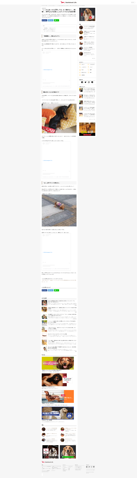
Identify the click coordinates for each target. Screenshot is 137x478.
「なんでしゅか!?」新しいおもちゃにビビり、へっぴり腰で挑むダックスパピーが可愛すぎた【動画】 (89, 114)
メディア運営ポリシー (78, 467)
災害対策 (83, 75)
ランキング (53, 470)
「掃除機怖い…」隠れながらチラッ (49, 28)
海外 (90, 72)
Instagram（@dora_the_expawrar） (49, 133)
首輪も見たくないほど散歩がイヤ (49, 29)
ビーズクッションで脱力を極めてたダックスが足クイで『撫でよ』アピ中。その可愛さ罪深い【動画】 (89, 108)
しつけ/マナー (84, 67)
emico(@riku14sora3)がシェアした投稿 (50, 268)
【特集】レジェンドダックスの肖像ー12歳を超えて (56, 467)
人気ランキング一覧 (92, 119)
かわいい (54, 5)
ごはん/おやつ (92, 64)
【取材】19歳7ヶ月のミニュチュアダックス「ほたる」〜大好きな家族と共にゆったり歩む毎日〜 (89, 102)
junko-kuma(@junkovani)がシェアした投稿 (50, 86)
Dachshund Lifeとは (45, 471)
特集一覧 (74, 444)
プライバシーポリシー (78, 468)
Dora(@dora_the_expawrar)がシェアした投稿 (50, 176)
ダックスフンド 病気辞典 (46, 470)
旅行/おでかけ (84, 72)
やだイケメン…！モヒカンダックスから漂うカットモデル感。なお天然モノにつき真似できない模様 (89, 96)
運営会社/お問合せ (78, 469)
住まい (83, 69)
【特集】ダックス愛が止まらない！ (56, 469)
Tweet (51, 20)
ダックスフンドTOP (44, 5)
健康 (90, 69)
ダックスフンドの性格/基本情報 (46, 467)
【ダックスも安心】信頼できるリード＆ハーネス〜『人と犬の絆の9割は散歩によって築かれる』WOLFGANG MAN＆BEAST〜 (89, 89)
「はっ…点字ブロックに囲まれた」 (49, 31)
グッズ (91, 67)
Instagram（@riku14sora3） (48, 226)
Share (45, 20)
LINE (57, 20)
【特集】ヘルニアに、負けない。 (46, 469)
